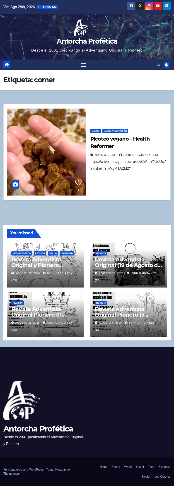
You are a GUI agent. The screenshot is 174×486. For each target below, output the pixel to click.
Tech (151, 467)
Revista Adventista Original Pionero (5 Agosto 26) (119, 315)
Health (146, 476)
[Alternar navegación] (83, 64)
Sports (115, 467)
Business (164, 467)
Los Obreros (163, 476)
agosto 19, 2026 (111, 273)
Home (103, 467)
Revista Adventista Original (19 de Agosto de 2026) (128, 265)
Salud (95, 131)
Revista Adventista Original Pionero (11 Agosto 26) (36, 315)
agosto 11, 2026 (28, 322)
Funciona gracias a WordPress (24, 469)
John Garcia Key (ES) (140, 154)
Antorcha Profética (87, 41)
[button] (158, 65)
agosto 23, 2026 (28, 273)
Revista (40, 253)
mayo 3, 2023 (105, 154)
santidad (67, 253)
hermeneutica (22, 253)
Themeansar (11, 473)
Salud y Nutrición (115, 131)
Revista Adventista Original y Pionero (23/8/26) (36, 265)
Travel (140, 467)
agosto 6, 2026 (111, 322)
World (128, 467)
